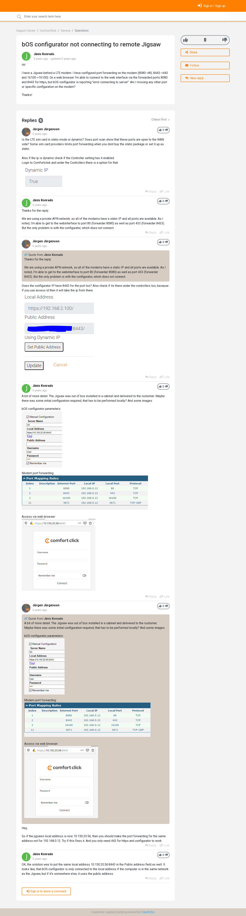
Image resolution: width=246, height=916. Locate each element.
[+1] (185, 40)
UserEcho (148, 912)
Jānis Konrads (44, 54)
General (65, 30)
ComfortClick (48, 30)
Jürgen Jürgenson (45, 129)
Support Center (25, 30)
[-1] (224, 40)
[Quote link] (26, 255)
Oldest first (159, 119)
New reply (196, 78)
